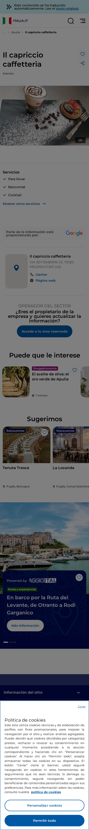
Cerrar (82, 706)
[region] (44, 765)
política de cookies (46, 792)
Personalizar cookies (44, 805)
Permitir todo (44, 821)
